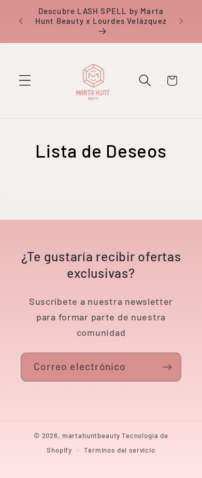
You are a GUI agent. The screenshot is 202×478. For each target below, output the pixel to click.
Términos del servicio (119, 450)
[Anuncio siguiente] (181, 21)
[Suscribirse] (167, 367)
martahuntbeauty (91, 435)
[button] (25, 80)
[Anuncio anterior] (20, 21)
